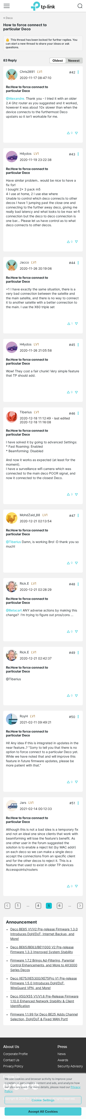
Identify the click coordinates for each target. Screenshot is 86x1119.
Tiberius (26, 412)
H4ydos (25, 153)
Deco (9, 18)
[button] (6, 6)
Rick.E (24, 583)
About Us (11, 1046)
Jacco (24, 262)
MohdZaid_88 (30, 515)
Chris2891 (27, 72)
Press (62, 1046)
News (62, 1054)
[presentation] (11, 74)
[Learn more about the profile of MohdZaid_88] (13, 518)
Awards (63, 1060)
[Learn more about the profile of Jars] (13, 805)
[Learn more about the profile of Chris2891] (13, 74)
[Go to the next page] (80, 906)
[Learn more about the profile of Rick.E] (13, 586)
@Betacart (14, 610)
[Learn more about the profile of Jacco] (13, 265)
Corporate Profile (15, 1054)
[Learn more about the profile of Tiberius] (13, 417)
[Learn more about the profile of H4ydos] (13, 156)
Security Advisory (70, 1066)
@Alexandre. (15, 98)
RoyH (24, 716)
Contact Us (11, 1060)
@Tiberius (13, 542)
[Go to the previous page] (7, 906)
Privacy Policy (13, 1066)
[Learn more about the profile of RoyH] (13, 719)
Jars (23, 802)
